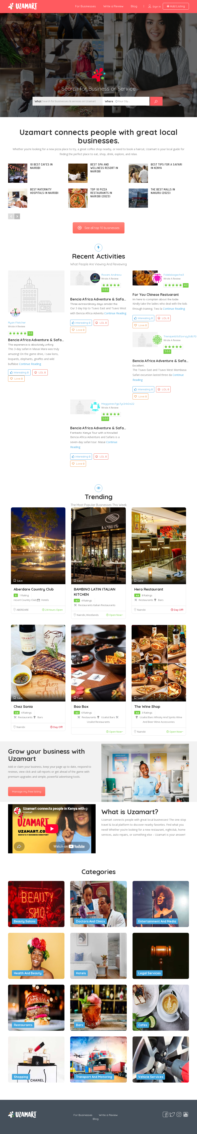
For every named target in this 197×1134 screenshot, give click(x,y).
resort (17, 600)
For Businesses (85, 6)
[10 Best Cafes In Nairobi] (17, 173)
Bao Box (81, 706)
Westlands (92, 615)
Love (18, 378)
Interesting (21, 372)
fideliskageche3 (174, 274)
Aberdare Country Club (34, 589)
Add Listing (177, 6)
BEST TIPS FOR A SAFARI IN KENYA (166, 166)
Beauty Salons (24, 921)
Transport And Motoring (94, 1077)
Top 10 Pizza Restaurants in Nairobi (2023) (101, 193)
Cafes (142, 1025)
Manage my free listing (26, 791)
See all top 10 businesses (101, 228)
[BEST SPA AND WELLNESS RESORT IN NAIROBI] (78, 173)
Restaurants (85, 605)
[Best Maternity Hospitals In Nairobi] (17, 198)
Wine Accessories (164, 722)
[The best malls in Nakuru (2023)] (138, 198)
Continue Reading (30, 364)
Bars (161, 600)
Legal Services (149, 973)
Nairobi (81, 615)
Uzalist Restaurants (98, 722)
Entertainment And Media (157, 921)
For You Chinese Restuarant (156, 294)
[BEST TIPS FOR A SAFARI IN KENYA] (138, 173)
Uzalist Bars (108, 717)
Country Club (29, 600)
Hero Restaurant (148, 589)
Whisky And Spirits (165, 717)
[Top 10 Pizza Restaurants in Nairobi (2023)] (78, 198)
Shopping (21, 1077)
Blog (134, 6)
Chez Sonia (23, 706)
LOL (42, 372)
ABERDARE (23, 609)
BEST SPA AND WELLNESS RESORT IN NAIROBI (104, 168)
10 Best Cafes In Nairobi (41, 166)
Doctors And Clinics (90, 921)
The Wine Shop (147, 706)
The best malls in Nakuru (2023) (163, 191)
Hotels (45, 600)
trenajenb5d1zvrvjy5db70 (180, 336)
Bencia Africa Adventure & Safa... (36, 340)
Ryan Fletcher (17, 322)
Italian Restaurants (104, 605)
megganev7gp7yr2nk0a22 (117, 403)
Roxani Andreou (111, 274)
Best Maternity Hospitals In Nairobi (44, 191)
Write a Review (113, 6)
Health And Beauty (28, 973)
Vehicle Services (150, 1077)
